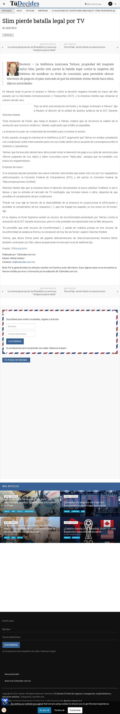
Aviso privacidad (12, 674)
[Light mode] (110, 4)
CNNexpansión (19, 248)
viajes (7, 511)
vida (13, 511)
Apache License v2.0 (73, 701)
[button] (110, 494)
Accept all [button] (44, 710)
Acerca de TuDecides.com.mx (18, 681)
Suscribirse (15, 341)
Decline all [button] (59, 710)
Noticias (30, 11)
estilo (20, 511)
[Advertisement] (60, 396)
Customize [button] (75, 710)
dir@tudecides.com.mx (23, 262)
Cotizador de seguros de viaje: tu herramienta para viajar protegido (85, 504)
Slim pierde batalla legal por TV (43, 20)
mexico (67, 537)
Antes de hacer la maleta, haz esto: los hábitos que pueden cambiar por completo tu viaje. (30, 502)
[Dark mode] (116, 4)
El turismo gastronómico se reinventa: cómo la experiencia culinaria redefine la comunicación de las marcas (29, 528)
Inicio (19, 11)
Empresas (43, 11)
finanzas (75, 511)
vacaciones (29, 511)
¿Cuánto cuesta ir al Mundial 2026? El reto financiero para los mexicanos (90, 530)
